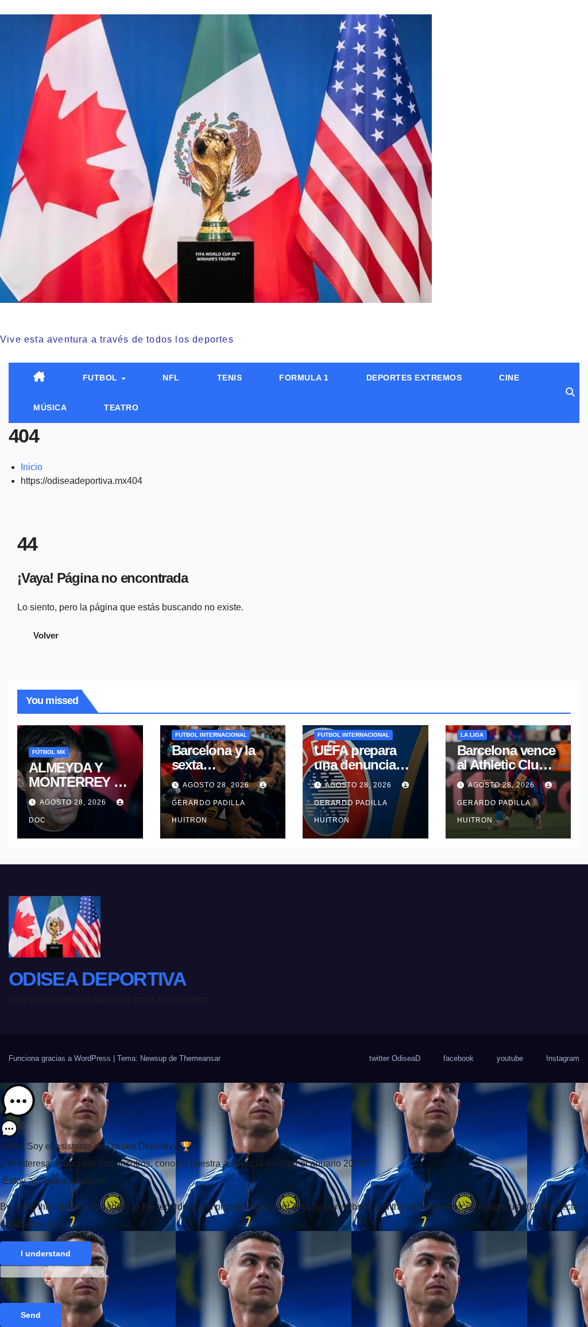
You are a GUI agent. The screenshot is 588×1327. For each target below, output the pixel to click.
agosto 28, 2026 (74, 802)
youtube (510, 1058)
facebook (458, 1058)
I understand (46, 1253)
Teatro (121, 407)
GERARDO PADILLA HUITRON (208, 811)
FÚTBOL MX (48, 752)
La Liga (472, 735)
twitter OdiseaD (394, 1058)
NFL (171, 377)
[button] (570, 392)
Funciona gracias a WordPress (61, 1058)
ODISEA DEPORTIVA (88, 315)
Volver (46, 635)
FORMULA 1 (304, 377)
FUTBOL (102, 377)
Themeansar (199, 1058)
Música (50, 407)
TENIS (229, 377)
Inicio (31, 467)
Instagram (562, 1058)
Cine (509, 377)
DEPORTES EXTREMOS (414, 377)
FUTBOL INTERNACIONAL (211, 735)
